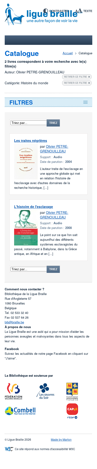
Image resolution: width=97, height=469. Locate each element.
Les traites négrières (30, 140)
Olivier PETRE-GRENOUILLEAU (54, 148)
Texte (87, 11)
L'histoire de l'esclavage (33, 206)
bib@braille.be (14, 322)
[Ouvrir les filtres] (48, 102)
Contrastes (59, 11)
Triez (53, 123)
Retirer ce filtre (75, 76)
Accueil (68, 53)
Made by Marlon (61, 439)
